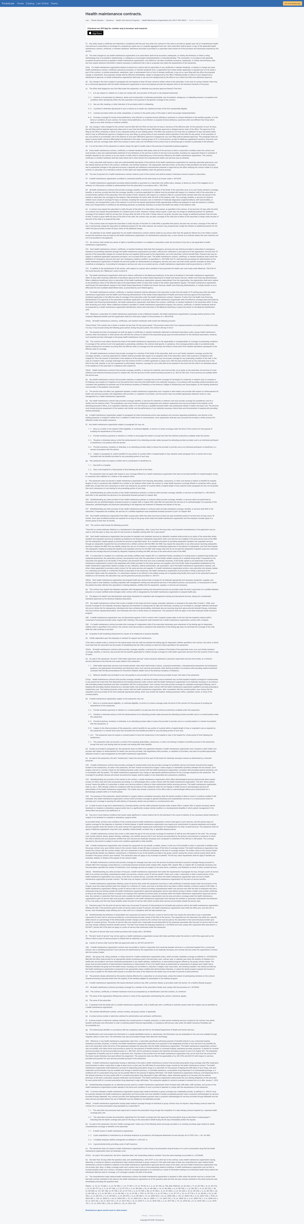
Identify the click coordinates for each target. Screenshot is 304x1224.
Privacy (145, 1216)
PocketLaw (8, 3)
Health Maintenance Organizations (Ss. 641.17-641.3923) (164, 20)
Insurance (110, 20)
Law (87, 20)
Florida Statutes (97, 20)
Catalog (30, 3)
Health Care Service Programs (127, 20)
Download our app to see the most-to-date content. (106, 1210)
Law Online (42, 3)
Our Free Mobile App (293, 3)
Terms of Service (155, 1216)
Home (20, 3)
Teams (54, 3)
